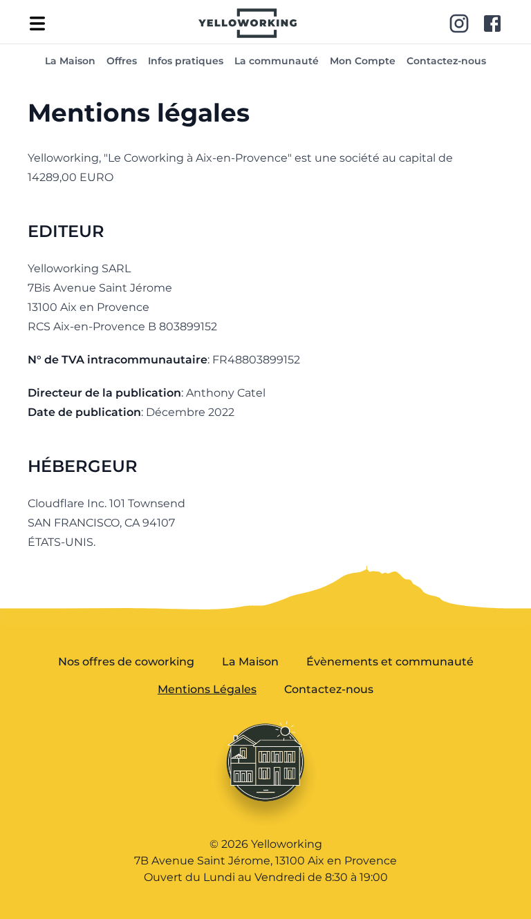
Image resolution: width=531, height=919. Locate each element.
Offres (121, 61)
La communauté (276, 61)
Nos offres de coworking (126, 661)
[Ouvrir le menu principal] (37, 23)
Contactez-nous (446, 61)
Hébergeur (83, 466)
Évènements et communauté (390, 661)
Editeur (66, 231)
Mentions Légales (207, 689)
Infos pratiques (185, 61)
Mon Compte (362, 61)
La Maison (70, 61)
